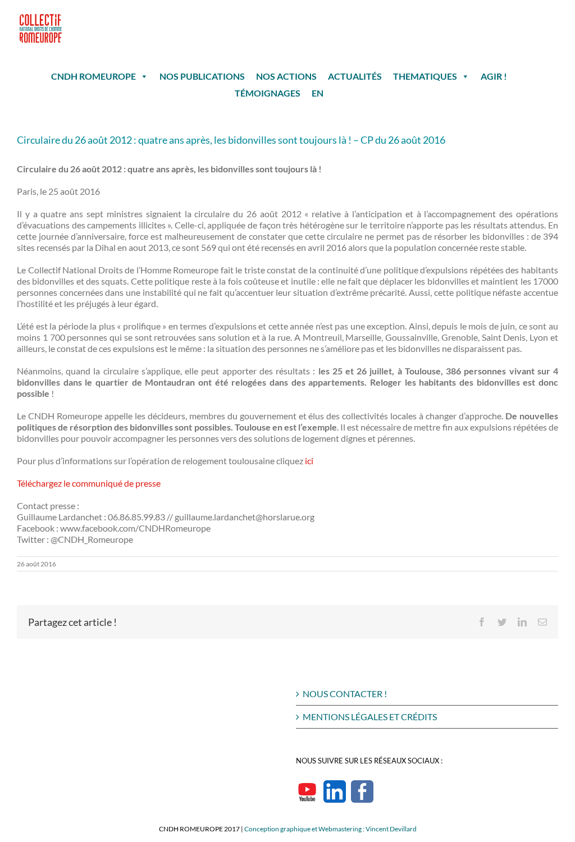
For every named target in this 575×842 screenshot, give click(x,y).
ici (309, 460)
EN (317, 93)
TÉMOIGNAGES (267, 93)
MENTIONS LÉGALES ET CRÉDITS (370, 716)
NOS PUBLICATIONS (202, 76)
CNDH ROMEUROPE (93, 76)
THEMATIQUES (425, 76)
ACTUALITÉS (355, 76)
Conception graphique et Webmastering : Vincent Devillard (330, 829)
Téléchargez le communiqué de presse (89, 483)
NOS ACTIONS (286, 76)
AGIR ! (494, 76)
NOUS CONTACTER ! (345, 693)
